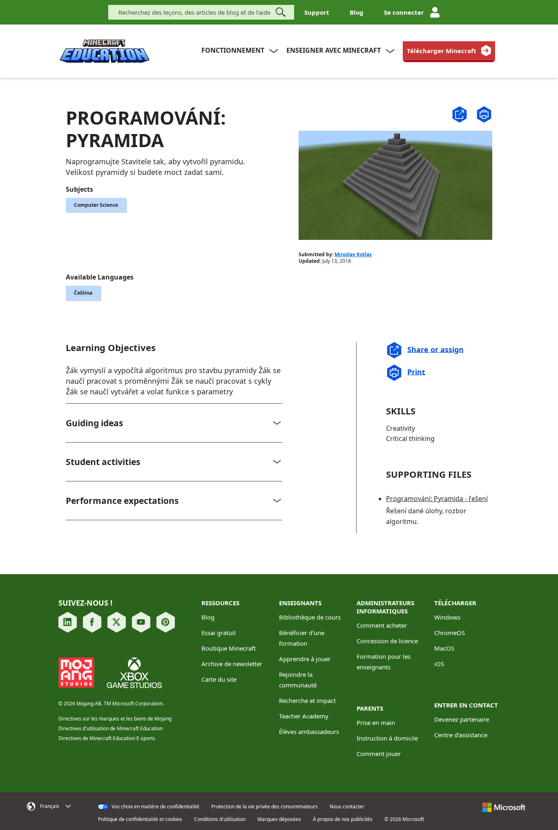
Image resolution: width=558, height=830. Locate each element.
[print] (484, 114)
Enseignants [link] (300, 603)
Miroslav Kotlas (353, 254)
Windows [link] (447, 617)
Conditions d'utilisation (220, 819)
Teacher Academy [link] (303, 716)
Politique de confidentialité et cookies (140, 819)
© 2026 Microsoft (404, 819)
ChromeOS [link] (449, 633)
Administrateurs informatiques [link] (385, 607)
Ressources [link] (220, 603)
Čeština (83, 292)
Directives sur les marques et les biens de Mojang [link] (115, 718)
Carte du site (219, 679)
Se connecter (404, 12)
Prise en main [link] (376, 722)
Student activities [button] (103, 462)
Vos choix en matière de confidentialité (154, 806)
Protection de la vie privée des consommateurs (264, 806)
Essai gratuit (218, 633)
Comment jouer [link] (379, 753)
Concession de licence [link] (387, 641)
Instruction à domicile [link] (387, 738)
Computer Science (96, 204)
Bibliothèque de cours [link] (310, 617)
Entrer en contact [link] (466, 705)
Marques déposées (279, 819)
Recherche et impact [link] (307, 700)
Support (316, 12)
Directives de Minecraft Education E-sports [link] (106, 738)
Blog (357, 12)
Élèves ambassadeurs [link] (309, 731)
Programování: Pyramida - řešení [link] (437, 498)
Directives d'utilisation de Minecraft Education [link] (110, 728)
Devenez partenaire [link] (461, 719)
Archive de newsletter (231, 664)
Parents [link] (370, 708)
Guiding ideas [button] (94, 423)
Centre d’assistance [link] (460, 735)
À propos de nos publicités (343, 819)
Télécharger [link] (455, 603)
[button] (459, 113)
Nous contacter (347, 806)
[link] (449, 50)
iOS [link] (439, 664)
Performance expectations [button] (122, 500)
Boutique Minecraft (228, 648)
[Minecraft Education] (104, 51)
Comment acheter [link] (382, 625)
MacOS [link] (444, 648)
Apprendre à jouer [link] (304, 659)
